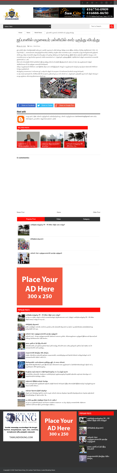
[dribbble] (101, 2)
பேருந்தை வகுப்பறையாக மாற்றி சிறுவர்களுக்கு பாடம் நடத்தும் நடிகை (47, 372)
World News (36, 46)
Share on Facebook (28, 105)
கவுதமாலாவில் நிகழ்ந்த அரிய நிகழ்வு (37, 353)
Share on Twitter (47, 105)
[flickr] (97, 2)
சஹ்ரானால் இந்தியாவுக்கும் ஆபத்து (37, 381)
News (30, 46)
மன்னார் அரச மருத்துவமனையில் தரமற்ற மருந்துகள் (46, 253)
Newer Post (20, 212)
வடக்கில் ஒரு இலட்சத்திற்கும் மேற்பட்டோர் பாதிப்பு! (41, 400)
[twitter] (87, 2)
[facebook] (82, 2)
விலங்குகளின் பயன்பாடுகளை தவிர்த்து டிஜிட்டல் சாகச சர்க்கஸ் (45, 362)
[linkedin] (106, 2)
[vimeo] (92, 2)
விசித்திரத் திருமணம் (36, 239)
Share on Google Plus (66, 105)
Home (59, 212)
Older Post (96, 212)
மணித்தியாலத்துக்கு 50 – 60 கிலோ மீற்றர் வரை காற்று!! (47, 225)
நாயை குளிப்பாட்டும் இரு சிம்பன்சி (36, 343)
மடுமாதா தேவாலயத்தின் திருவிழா (36, 390)
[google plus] (111, 2)
